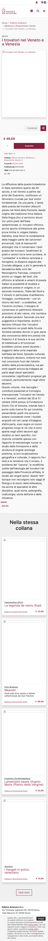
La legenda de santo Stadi (22, 605)
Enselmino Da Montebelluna (17, 778)
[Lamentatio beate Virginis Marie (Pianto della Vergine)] (24, 742)
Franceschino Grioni (13, 602)
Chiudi (41, 919)
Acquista (29, 146)
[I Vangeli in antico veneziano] (24, 831)
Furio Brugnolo (11, 687)
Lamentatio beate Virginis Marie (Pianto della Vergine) (23, 783)
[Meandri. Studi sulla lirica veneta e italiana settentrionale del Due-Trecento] (24, 651)
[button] (38, 11)
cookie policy (33, 925)
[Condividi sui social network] (43, 128)
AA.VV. (5, 36)
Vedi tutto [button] (24, 892)
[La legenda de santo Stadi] (24, 568)
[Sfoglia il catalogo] (32, 11)
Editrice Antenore (18, 158)
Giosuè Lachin (17, 163)
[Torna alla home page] (9, 13)
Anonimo (8, 866)
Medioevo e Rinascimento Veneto (15, 612)
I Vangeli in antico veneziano (16, 871)
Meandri (10, 690)
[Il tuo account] (36, 2)
